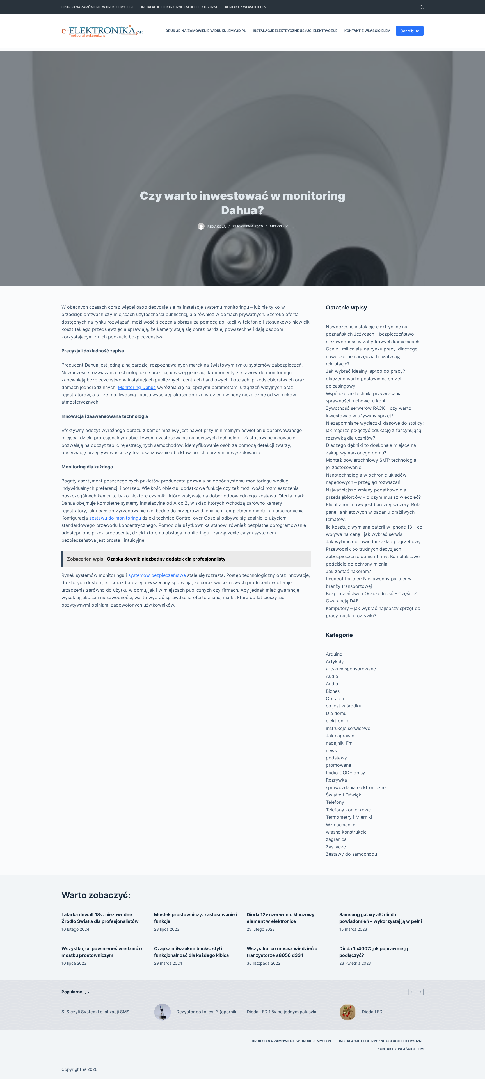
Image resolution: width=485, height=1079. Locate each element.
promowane (338, 765)
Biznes (333, 691)
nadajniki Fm (339, 743)
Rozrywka (336, 780)
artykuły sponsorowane (351, 668)
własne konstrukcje (346, 832)
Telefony (335, 802)
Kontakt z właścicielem (246, 7)
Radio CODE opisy (345, 772)
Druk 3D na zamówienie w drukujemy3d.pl (97, 7)
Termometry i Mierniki (349, 817)
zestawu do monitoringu (115, 518)
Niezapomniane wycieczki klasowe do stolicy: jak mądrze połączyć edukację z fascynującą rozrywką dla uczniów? (375, 430)
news (331, 750)
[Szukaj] (422, 7)
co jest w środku (343, 706)
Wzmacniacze (340, 824)
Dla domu (336, 713)
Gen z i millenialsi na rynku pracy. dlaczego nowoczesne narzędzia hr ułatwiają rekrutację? (372, 356)
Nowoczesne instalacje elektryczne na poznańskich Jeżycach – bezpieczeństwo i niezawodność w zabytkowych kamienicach (372, 334)
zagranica (336, 839)
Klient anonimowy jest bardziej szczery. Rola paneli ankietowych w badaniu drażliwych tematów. (373, 512)
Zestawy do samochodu (351, 854)
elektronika (337, 720)
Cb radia (335, 698)
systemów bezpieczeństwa (157, 575)
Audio (332, 676)
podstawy (336, 758)
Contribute (409, 31)
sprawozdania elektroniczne (356, 787)
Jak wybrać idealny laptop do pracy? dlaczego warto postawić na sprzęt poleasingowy (365, 378)
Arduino (334, 654)
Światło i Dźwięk (343, 795)
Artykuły (278, 226)
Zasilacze (336, 847)
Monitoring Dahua (137, 387)
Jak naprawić (340, 735)
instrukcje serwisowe (348, 728)
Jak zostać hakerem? (348, 571)
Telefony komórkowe (348, 809)
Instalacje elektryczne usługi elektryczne (179, 7)
